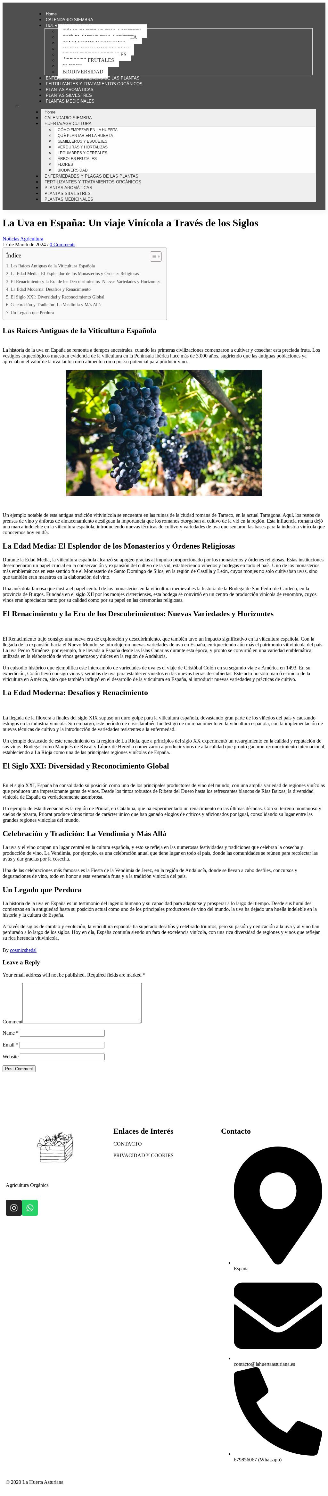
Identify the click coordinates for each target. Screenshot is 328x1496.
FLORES (65, 164)
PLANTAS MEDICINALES (70, 101)
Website (11, 1056)
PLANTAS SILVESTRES (69, 95)
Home (51, 14)
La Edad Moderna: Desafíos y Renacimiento (51, 289)
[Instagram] (14, 1208)
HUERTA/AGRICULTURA (68, 123)
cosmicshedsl (23, 950)
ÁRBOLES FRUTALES (88, 60)
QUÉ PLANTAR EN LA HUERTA (85, 135)
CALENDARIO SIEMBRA (69, 19)
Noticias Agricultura (23, 238)
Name (11, 1033)
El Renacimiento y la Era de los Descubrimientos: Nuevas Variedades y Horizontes (85, 281)
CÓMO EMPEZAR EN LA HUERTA (88, 130)
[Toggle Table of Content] (152, 256)
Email (10, 1044)
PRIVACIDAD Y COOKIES (143, 1155)
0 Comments (62, 244)
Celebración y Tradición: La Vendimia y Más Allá (56, 304)
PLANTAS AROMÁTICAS (70, 89)
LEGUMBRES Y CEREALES (82, 153)
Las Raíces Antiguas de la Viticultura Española (53, 265)
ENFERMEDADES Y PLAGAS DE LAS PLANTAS (93, 78)
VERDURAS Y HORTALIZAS (83, 147)
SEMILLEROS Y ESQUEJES (82, 141)
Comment (12, 1021)
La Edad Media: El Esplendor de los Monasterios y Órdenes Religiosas (75, 273)
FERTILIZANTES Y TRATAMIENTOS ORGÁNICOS (94, 83)
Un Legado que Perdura (32, 312)
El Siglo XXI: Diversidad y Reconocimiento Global (57, 296)
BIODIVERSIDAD (82, 71)
